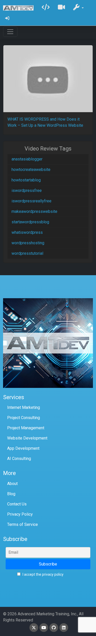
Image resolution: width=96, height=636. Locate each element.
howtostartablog (26, 180)
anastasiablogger (27, 159)
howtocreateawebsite (31, 169)
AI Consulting (19, 458)
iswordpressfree (27, 190)
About (12, 483)
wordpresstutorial (27, 253)
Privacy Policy (20, 514)
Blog (11, 493)
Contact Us (17, 504)
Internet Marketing (23, 407)
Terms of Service (22, 524)
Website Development (27, 438)
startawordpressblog (30, 221)
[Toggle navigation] (10, 32)
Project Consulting (23, 417)
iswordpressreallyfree (31, 201)
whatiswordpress (27, 232)
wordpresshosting (28, 242)
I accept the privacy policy (42, 574)
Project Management (25, 427)
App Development (23, 448)
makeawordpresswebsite (34, 211)
